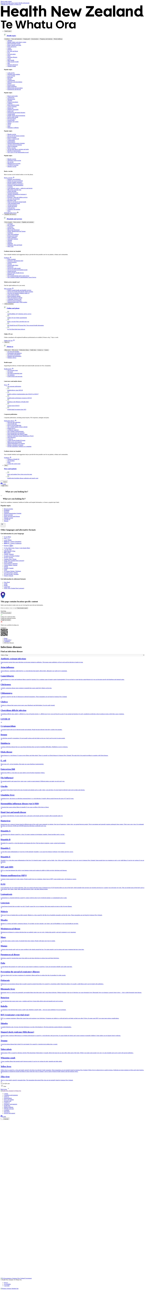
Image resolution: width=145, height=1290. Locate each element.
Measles (9, 79)
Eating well (10, 111)
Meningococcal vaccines (13, 163)
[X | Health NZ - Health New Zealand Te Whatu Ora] (2, 1277)
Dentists (9, 263)
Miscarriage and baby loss (14, 189)
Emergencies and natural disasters (16, 112)
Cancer (9, 48)
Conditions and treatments (11, 1095)
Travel (9, 124)
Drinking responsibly (13, 109)
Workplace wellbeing (13, 127)
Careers (16, 3)
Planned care (10, 274)
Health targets (8, 369)
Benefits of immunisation (14, 151)
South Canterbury (12, 237)
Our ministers (11, 375)
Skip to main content (6, 1)
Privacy (6, 1282)
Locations (6, 1110)
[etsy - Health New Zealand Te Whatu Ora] (72, 1269)
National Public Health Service (15, 272)
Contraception (11, 140)
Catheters (9, 103)
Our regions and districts (13, 354)
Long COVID (11, 76)
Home (5, 638)
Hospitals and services (10, 214)
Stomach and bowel (12, 64)
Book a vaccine (11, 148)
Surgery (9, 83)
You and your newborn (13, 199)
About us (7, 342)
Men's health (10, 60)
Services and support (9, 1113)
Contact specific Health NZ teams (16, 440)
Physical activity (11, 118)
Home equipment (12, 86)
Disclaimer (7, 1111)
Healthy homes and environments (16, 115)
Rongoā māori (11, 85)
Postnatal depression (12, 193)
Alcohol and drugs (12, 205)
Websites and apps (9, 1108)
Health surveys (11, 428)
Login (4, 484)
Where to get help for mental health (16, 202)
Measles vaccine (11, 134)
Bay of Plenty (11, 225)
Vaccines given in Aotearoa (14, 145)
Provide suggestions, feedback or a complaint (19, 446)
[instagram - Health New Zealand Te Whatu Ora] (2, 1123)
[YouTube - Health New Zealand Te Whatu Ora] (2, 1272)
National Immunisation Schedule (16, 143)
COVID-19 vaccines (12, 165)
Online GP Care (8, 340)
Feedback (6, 257)
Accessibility (7, 1284)
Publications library (24, 350)
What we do (7, 350)
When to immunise (12, 146)
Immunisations (34, 39)
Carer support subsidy (13, 294)
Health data (33, 350)
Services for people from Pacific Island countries (20, 291)
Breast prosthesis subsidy (14, 296)
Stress (8, 211)
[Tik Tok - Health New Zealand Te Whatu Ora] (2, 1274)
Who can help (8, 288)
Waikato (9, 242)
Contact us (40, 350)
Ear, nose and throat (12, 51)
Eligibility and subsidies (27, 222)
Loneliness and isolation (13, 209)
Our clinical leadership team (14, 373)
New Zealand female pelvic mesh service (18, 276)
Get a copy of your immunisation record (18, 152)
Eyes (8, 52)
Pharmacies (10, 266)
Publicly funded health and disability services (19, 290)
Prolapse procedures (12, 102)
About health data (12, 424)
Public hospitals (11, 259)
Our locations (11, 460)
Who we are (15, 350)
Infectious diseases (12, 57)
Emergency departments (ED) (15, 260)
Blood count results (12, 96)
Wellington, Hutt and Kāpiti (14, 245)
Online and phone (9, 303)
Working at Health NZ (13, 459)
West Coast (10, 246)
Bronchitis (10, 77)
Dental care (10, 108)
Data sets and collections (13, 422)
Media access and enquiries (14, 442)
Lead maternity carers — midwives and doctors (19, 188)
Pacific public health (12, 117)
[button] (3, 1086)
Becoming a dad (11, 200)
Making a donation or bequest (15, 445)
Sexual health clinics (12, 265)
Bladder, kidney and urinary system (16, 42)
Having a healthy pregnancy (14, 182)
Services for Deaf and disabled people (17, 269)
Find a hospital (8, 222)
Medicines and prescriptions (14, 82)
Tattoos (9, 123)
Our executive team (12, 370)
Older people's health (13, 61)
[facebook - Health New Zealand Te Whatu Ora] (2, 1121)
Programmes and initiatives (14, 353)
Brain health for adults (13, 105)
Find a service (17, 222)
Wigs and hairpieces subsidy (14, 297)
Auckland (10, 223)
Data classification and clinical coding (17, 434)
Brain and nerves (11, 46)
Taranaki (9, 240)
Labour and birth (11, 191)
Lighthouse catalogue (13, 430)
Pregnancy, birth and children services (17, 197)
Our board (10, 372)
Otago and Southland (13, 234)
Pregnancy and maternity (46, 39)
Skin (8, 63)
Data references (11, 437)
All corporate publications (14, 386)
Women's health (11, 66)
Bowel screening (11, 137)
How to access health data (14, 425)
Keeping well (26, 39)
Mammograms (11, 99)
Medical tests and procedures (15, 88)
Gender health (11, 114)
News (5, 385)
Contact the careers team (13, 463)
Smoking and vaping (12, 121)
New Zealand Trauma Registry (15, 431)
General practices (12, 262)
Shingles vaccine (11, 166)
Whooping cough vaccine (14, 160)
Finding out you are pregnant (15, 180)
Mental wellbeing (58, 39)
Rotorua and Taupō (12, 236)
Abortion (9, 100)
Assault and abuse (12, 206)
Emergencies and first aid (14, 89)
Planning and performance (14, 356)
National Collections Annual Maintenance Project (20, 436)
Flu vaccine (10, 162)
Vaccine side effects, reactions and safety (18, 149)
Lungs (9, 58)
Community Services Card (14, 299)
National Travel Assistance (14, 300)
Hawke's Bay (11, 228)
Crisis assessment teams (13, 203)
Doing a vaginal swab (13, 138)
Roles (8, 462)
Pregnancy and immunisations (15, 185)
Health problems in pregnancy (15, 183)
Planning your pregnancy (14, 179)
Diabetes (9, 49)
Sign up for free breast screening (16, 135)
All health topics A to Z (10, 212)
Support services (11, 271)
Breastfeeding (11, 196)
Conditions (7, 39)
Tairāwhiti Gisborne (12, 239)
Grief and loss (11, 208)
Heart (8, 55)
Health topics (8, 31)
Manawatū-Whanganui (13, 230)
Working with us (11, 357)
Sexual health (11, 120)
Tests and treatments (16, 39)
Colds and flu (11, 73)
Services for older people (14, 268)
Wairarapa (10, 243)
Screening (10, 186)
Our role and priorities (13, 351)
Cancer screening (12, 106)
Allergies (9, 40)
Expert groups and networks (14, 376)
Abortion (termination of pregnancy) (17, 194)
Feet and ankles (11, 54)
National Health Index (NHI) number (17, 302)
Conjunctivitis (11, 80)
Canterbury (10, 227)
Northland (10, 233)
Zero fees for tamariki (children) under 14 (18, 293)
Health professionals (24, 3)
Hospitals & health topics (7, 3)
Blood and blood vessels (13, 43)
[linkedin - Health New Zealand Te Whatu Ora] (2, 1126)
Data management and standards (16, 433)
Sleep (8, 126)
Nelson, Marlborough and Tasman (16, 231)
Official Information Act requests (16, 443)
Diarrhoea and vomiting (13, 74)
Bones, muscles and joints (14, 45)
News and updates (9, 1099)
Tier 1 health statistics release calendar (17, 427)
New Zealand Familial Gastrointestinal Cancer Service (21, 277)
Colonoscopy (10, 97)
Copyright (6, 1285)
